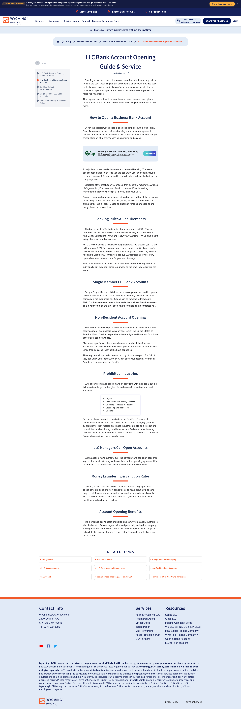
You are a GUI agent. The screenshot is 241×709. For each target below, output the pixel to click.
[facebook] (48, 646)
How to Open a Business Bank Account (53, 81)
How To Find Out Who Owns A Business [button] (169, 576)
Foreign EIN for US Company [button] (164, 559)
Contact (86, 20)
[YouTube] (41, 646)
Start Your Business (217, 21)
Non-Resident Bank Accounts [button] (164, 568)
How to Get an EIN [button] (104, 559)
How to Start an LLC (120, 73)
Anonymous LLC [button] (48, 559)
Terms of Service (193, 701)
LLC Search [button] (46, 576)
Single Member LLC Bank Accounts (51, 95)
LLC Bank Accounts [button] (50, 568)
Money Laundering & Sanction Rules (53, 101)
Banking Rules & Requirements (47, 88)
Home (43, 63)
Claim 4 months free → (222, 4)
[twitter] (55, 646)
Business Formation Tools (105, 20)
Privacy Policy (171, 701)
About (76, 20)
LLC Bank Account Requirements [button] (111, 568)
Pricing (67, 20)
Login (235, 20)
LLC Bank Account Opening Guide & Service (52, 74)
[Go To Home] (58, 41)
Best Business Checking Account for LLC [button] (114, 576)
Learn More (150, 153)
